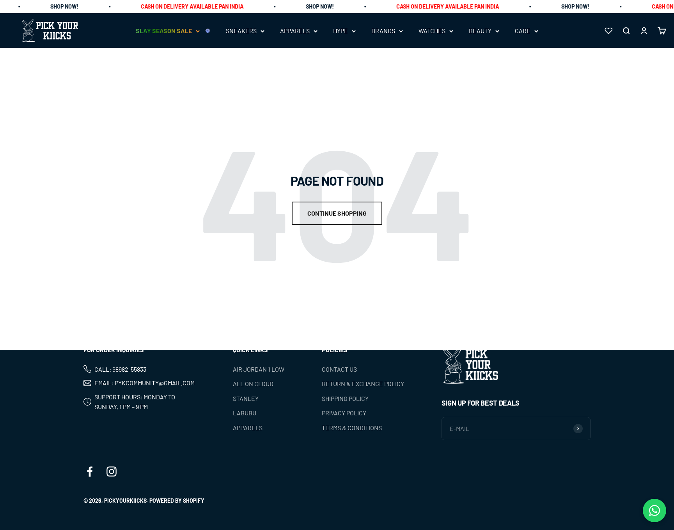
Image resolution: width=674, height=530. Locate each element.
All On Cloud (253, 383)
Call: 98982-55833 (120, 369)
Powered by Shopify (176, 500)
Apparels (295, 31)
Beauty (480, 31)
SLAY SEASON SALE (164, 31)
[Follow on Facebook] (89, 471)
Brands (383, 31)
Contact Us (339, 369)
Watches (432, 31)
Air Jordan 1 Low (258, 369)
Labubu (244, 413)
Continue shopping (337, 213)
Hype (340, 31)
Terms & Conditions (352, 427)
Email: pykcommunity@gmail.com (144, 382)
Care (522, 31)
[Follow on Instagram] (111, 471)
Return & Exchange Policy (363, 383)
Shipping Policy (345, 398)
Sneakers (241, 31)
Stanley (246, 398)
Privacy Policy (344, 413)
